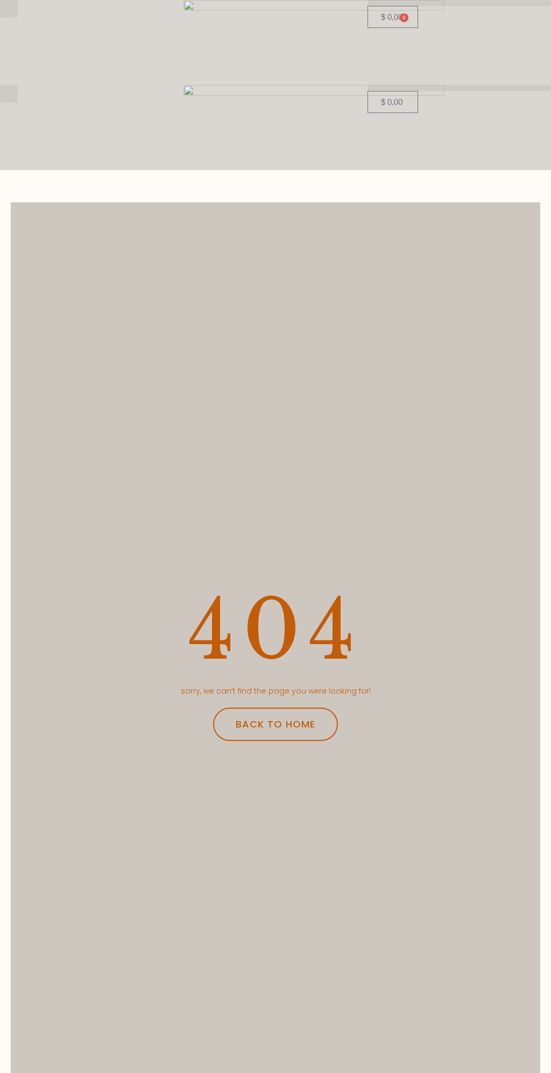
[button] (9, 9)
